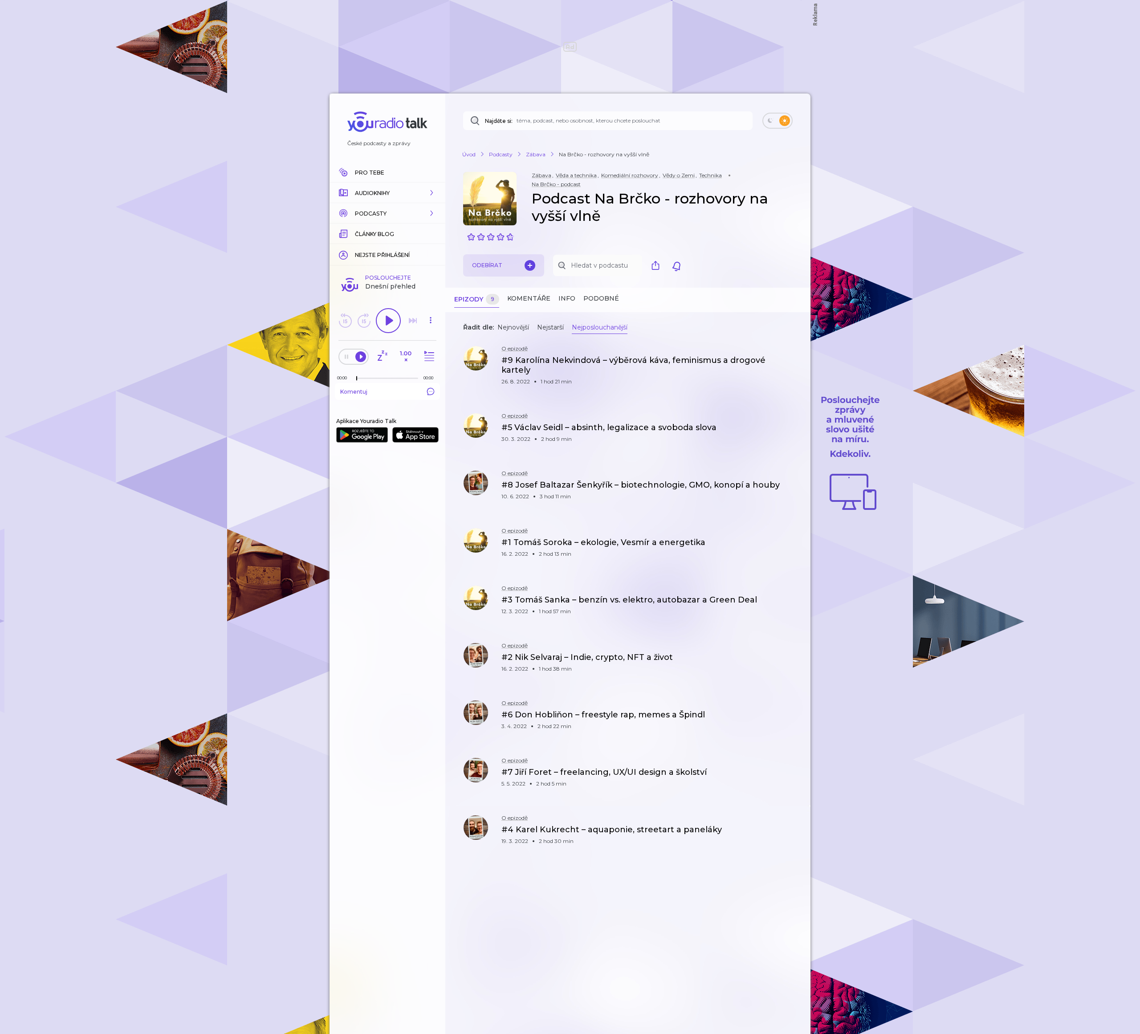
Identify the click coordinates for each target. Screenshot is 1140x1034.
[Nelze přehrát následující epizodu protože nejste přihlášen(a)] (412, 320)
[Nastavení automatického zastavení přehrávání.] (382, 356)
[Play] (388, 320)
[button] (387, 193)
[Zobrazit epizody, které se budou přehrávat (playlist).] (427, 356)
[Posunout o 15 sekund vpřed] (363, 320)
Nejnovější (513, 327)
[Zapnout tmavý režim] (777, 121)
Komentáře (528, 298)
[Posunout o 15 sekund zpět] (345, 320)
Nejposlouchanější (599, 327)
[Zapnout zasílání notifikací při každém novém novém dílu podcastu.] (676, 265)
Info (566, 298)
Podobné (601, 298)
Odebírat (487, 265)
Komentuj (353, 391)
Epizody (474, 299)
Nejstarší (550, 327)
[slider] (356, 378)
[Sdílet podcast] (658, 265)
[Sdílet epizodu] (793, 365)
